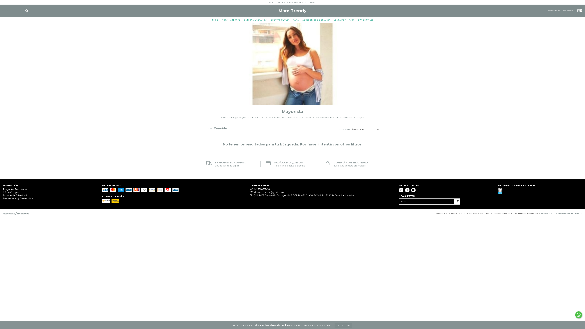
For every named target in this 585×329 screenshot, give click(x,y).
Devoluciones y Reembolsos (18, 198)
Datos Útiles (365, 20)
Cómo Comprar (11, 192)
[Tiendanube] (16, 215)
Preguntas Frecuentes (15, 189)
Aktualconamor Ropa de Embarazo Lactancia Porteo (292, 2)
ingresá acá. (547, 214)
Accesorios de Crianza (316, 20)
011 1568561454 (262, 189)
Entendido (343, 325)
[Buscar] (27, 10)
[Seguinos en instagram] (401, 190)
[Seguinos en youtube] (413, 190)
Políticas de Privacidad (15, 195)
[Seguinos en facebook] (407, 190)
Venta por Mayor (344, 20)
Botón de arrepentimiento (568, 214)
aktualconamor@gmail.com (269, 192)
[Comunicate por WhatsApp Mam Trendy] (578, 314)
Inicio (215, 20)
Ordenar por (344, 129)
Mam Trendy (292, 10)
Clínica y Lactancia (255, 20)
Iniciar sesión (568, 11)
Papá (296, 20)
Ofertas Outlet (280, 20)
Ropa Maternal (231, 20)
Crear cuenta (554, 11)
